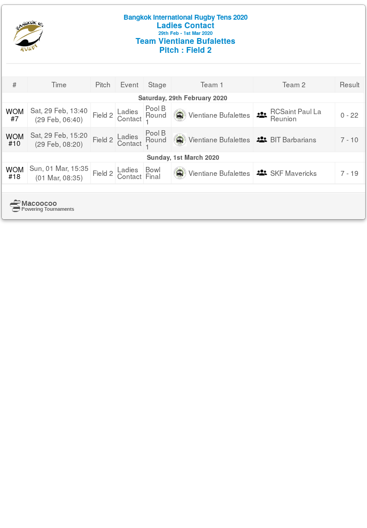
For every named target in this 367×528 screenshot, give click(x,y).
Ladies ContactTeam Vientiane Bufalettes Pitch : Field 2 (186, 33)
